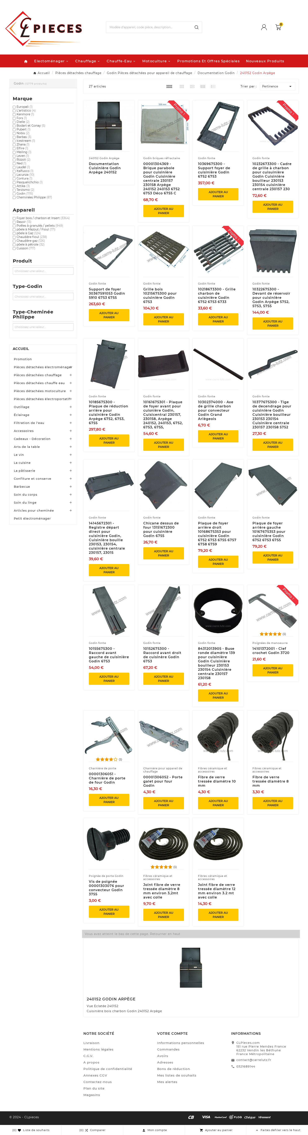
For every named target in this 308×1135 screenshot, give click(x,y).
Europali (25, 107)
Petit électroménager (32, 518)
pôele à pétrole (31, 244)
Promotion (23, 359)
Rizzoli (24, 159)
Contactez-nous (97, 1082)
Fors (22, 118)
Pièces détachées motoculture (40, 391)
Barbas (24, 137)
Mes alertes (167, 1082)
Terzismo (25, 190)
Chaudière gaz (31, 241)
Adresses (165, 1062)
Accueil (21, 349)
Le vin (19, 455)
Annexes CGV (95, 1075)
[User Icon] (268, 27)
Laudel (23, 167)
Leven (23, 156)
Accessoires (24, 431)
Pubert (24, 129)
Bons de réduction (173, 1069)
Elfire (22, 148)
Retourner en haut (165, 934)
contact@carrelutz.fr (253, 1060)
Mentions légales (98, 1049)
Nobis (23, 133)
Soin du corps (25, 495)
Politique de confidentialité (107, 1069)
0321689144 (245, 1066)
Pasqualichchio (30, 182)
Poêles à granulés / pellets (40, 226)
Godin (25, 193)
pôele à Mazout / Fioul (36, 229)
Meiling (24, 152)
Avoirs (162, 1056)
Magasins (91, 1095)
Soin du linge (25, 502)
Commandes (168, 1049)
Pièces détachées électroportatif (42, 399)
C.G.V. (88, 1056)
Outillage (22, 407)
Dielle (23, 122)
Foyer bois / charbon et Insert (43, 218)
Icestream (26, 141)
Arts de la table (27, 447)
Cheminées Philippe (34, 197)
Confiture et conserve (32, 479)
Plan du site (94, 1088)
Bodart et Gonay (31, 125)
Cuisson (26, 248)
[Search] (196, 27)
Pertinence (277, 86)
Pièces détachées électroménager (43, 367)
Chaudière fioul (32, 237)
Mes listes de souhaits (177, 1075)
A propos (91, 1062)
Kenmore (25, 114)
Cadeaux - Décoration (32, 439)
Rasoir (24, 222)
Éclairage (22, 415)
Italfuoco (25, 171)
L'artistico (26, 110)
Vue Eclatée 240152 (102, 1006)
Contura (24, 178)
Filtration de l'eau (29, 423)
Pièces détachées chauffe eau (39, 383)
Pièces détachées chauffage (38, 375)
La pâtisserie (24, 471)
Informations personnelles (180, 1043)
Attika (23, 186)
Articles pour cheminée (34, 510)
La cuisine (22, 463)
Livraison (91, 1043)
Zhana (23, 144)
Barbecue (22, 487)
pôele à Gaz (29, 233)
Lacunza (25, 175)
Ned (21, 163)
